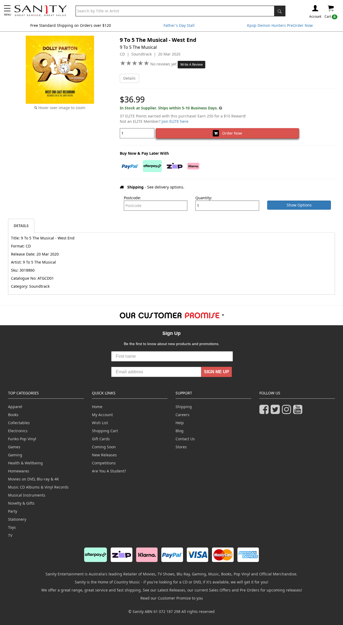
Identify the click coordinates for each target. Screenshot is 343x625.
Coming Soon (104, 446)
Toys (12, 527)
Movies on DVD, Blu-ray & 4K (33, 479)
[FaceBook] (265, 411)
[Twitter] (276, 411)
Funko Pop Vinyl (22, 438)
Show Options (299, 205)
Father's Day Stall (179, 25)
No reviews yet (164, 63)
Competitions (104, 462)
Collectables (19, 422)
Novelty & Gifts (21, 503)
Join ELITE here (175, 121)
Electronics (18, 430)
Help (180, 422)
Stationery (17, 519)
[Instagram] (287, 411)
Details (129, 78)
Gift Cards (101, 438)
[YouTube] (298, 411)
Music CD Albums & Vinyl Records (38, 487)
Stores (181, 446)
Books (13, 414)
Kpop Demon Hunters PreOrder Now (280, 25)
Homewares (18, 471)
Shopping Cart (105, 430)
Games (14, 446)
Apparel (15, 406)
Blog (180, 430)
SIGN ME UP (216, 371)
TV (10, 535)
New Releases (104, 454)
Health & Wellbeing (25, 462)
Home (97, 406)
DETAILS (21, 225)
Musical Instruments (26, 495)
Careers (182, 414)
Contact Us (185, 438)
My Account (102, 414)
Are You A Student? (109, 471)
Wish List (100, 422)
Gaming (15, 454)
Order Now (230, 133)
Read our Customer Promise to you (171, 598)
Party (12, 511)
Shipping (184, 406)
